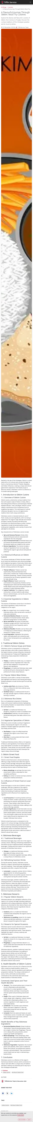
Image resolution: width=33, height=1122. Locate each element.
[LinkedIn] (11, 1093)
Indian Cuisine (6, 1072)
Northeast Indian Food (17, 1072)
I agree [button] (29, 1119)
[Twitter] (7, 1093)
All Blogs (3, 7)
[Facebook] (3, 1093)
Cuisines (10, 7)
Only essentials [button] (21, 1119)
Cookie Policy (21, 1115)
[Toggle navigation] (30, 2)
